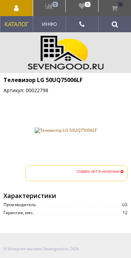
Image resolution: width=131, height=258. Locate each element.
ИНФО (49, 24)
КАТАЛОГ (16, 24)
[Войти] (16, 8)
